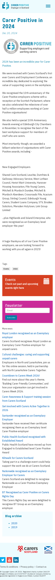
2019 (14, 527)
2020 (14, 523)
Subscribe (11, 317)
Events (10, 280)
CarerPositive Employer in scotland (15, 6)
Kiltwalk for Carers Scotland (17, 457)
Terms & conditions (9, 566)
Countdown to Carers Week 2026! (21, 375)
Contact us (41, 566)
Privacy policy (27, 566)
